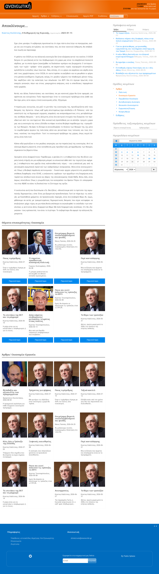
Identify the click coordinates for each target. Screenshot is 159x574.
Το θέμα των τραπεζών (92, 315)
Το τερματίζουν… (136, 34)
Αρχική (35, 16)
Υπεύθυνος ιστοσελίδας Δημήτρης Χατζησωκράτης (32, 538)
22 (149, 158)
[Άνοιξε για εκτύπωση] (99, 38)
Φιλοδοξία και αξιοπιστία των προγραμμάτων (11, 392)
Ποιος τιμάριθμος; (12, 258)
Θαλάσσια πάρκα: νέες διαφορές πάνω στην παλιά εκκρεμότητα (136, 40)
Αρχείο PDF (88, 16)
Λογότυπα (15, 544)
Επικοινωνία (72, 16)
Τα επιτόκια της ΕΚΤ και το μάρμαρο (13, 316)
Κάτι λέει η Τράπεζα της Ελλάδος (13, 442)
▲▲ (155, 526)
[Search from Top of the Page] (126, 16)
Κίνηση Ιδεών (124, 112)
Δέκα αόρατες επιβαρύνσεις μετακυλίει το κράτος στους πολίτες (39, 318)
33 (116, 155)
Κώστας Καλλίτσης (11, 33)
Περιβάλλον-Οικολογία (128, 99)
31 (116, 149)
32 (116, 152)
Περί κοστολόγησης (90, 258)
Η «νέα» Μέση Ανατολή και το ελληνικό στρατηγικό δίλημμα (136, 56)
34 (116, 159)
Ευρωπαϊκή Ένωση (127, 108)
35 (116, 162)
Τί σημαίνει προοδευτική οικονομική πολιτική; (39, 260)
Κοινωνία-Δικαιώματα (128, 105)
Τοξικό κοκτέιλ (88, 390)
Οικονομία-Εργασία (127, 95)
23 (154, 158)
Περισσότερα (14, 281)
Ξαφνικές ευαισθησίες (40, 441)
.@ (81, 538)
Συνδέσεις (102, 16)
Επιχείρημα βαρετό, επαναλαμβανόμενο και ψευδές (65, 235)
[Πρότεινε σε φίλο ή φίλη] (103, 38)
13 (138, 155)
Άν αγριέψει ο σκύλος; (136, 63)
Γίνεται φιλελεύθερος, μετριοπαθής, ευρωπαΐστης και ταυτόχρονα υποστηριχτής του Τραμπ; (135, 48)
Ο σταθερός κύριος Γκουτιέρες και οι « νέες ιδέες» (134, 69)
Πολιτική (123, 92)
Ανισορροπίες (62, 490)
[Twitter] (31, 556)
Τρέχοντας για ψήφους (40, 390)
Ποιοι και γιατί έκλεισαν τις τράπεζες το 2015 (66, 292)
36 (116, 165)
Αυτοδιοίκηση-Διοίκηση (129, 102)
